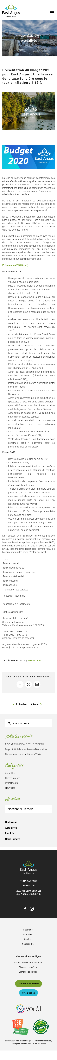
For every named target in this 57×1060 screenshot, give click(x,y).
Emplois (9, 833)
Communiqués (12, 778)
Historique (11, 822)
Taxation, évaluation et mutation (27, 962)
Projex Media (40, 1043)
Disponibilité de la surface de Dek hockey (26, 749)
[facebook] (25, 909)
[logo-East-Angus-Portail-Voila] (28, 1005)
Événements (11, 783)
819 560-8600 (30, 881)
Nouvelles (35, 660)
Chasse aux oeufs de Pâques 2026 (23, 754)
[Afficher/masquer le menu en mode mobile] (52, 11)
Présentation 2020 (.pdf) (15, 265)
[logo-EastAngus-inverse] (28, 860)
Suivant (34, 704)
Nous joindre (12, 839)
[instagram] (32, 909)
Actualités (10, 773)
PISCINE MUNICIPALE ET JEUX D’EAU (24, 744)
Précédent (21, 704)
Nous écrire (29, 885)
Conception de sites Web (21, 1043)
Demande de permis (28, 972)
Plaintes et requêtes (28, 967)
